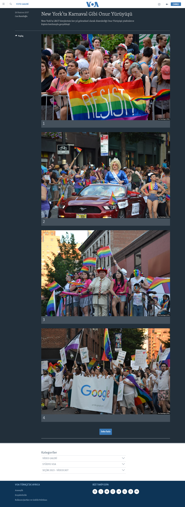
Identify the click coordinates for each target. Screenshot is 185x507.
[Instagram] (159, 4)
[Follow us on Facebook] (94, 491)
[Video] (167, 4)
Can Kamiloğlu (21, 16)
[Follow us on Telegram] (118, 491)
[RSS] (124, 491)
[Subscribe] (136, 491)
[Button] (19, 36)
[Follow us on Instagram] (112, 491)
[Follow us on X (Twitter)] (100, 491)
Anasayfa (19, 490)
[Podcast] (130, 491)
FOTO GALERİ (22, 4)
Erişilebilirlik (21, 495)
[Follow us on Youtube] (106, 491)
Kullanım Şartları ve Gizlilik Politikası (31, 500)
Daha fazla (105, 432)
